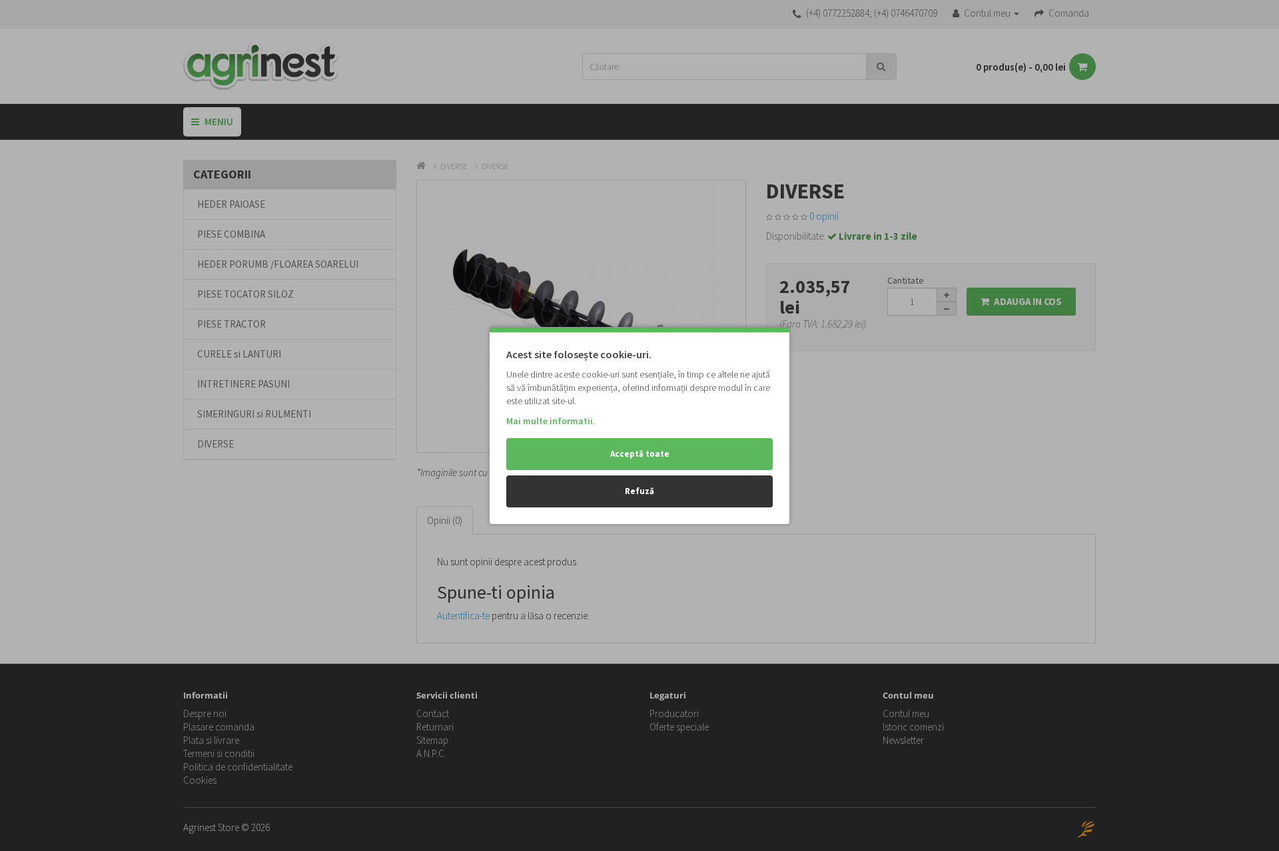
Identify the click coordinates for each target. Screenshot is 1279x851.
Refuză (639, 491)
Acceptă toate (639, 453)
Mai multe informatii (549, 421)
